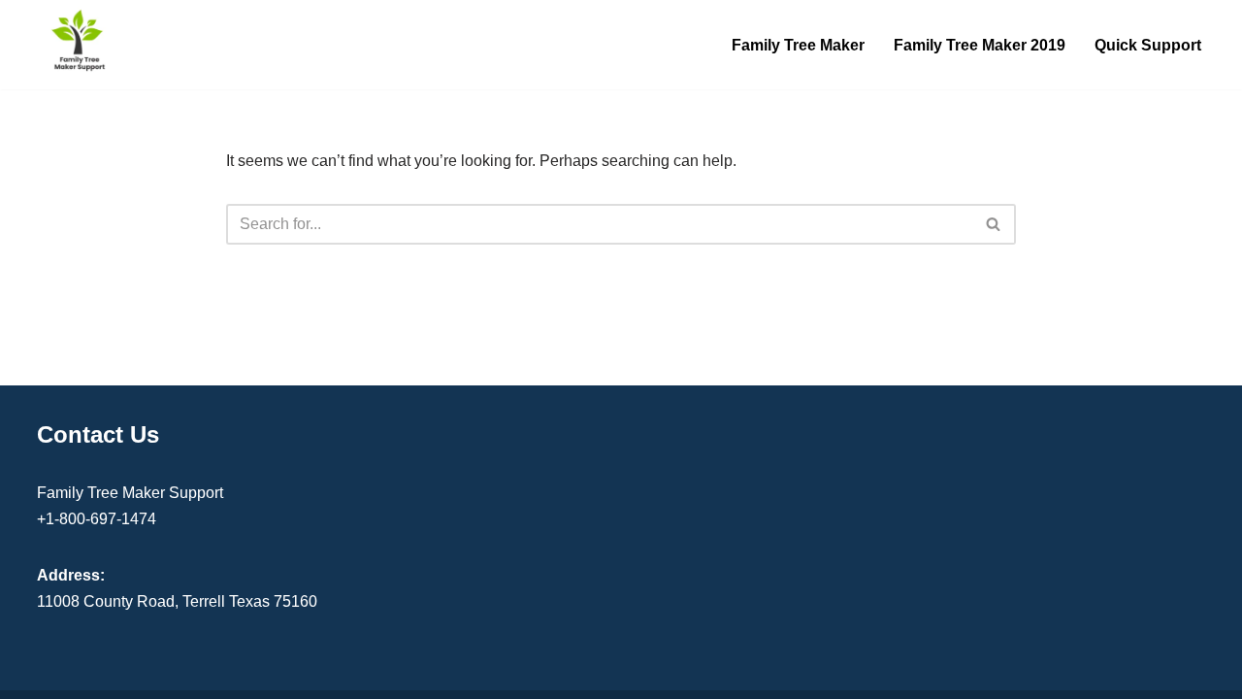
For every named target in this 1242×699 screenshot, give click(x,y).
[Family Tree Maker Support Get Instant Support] (79, 40)
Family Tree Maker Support (130, 492)
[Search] (994, 224)
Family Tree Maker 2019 (979, 45)
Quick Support (1148, 45)
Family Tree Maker (798, 45)
